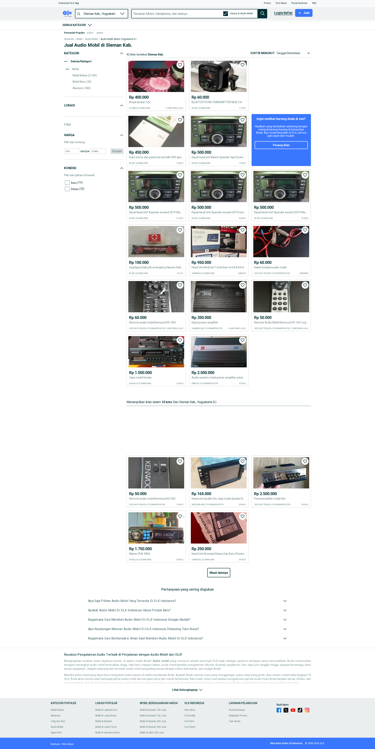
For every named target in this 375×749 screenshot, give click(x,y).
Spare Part (56, 732)
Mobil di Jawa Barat (105, 715)
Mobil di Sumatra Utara (107, 732)
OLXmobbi (189, 715)
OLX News (190, 727)
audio (90, 32)
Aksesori (55, 715)
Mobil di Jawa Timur (106, 727)
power (100, 32)
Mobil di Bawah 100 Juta (153, 710)
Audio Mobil (91, 39)
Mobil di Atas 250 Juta (152, 732)
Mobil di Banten (103, 721)
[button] (69, 3)
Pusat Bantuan (237, 710)
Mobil (79, 39)
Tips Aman (234, 721)
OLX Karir (189, 721)
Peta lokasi (68, 744)
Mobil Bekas (57, 710)
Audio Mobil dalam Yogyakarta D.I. (119, 39)
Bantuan (55, 744)
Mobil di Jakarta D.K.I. (106, 710)
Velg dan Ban (58, 721)
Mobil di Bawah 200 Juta (153, 721)
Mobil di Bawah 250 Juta (153, 727)
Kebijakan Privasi (238, 715)
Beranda (69, 39)
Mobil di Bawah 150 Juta (153, 715)
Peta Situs (189, 710)
